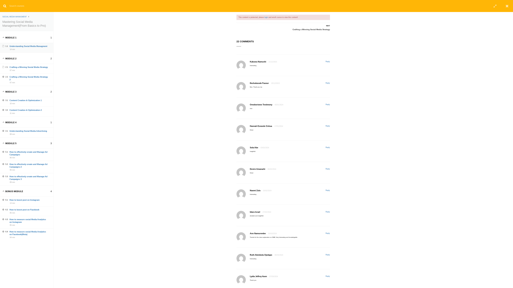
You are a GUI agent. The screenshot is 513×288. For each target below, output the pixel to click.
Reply (328, 62)
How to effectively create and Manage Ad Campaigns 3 (28, 177)
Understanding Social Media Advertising (28, 131)
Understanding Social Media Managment (28, 46)
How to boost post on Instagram (24, 200)
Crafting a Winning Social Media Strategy (311, 29)
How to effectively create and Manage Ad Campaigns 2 (28, 165)
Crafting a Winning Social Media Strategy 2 (28, 78)
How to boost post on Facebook (24, 210)
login (266, 17)
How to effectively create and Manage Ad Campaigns (28, 153)
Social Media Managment (14, 17)
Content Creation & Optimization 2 (25, 110)
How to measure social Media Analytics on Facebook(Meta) (27, 233)
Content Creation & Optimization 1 (25, 100)
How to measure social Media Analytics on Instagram (27, 220)
